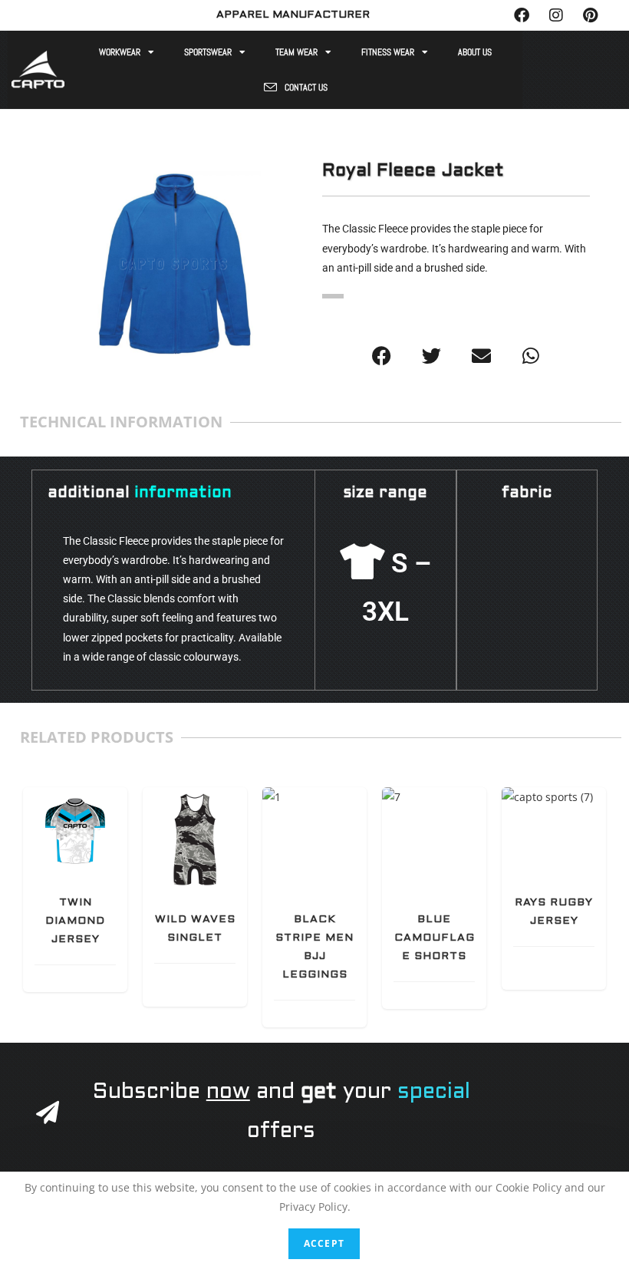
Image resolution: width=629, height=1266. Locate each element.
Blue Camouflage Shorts (434, 938)
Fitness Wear (387, 52)
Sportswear (208, 52)
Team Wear (296, 52)
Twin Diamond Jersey (75, 921)
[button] (381, 355)
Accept (324, 1243)
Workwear (119, 52)
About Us (475, 52)
